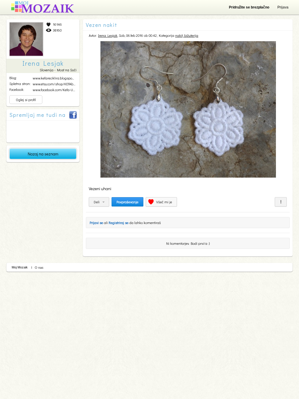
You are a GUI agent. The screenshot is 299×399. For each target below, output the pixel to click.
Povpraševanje (127, 202)
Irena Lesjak (107, 35)
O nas (39, 267)
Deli (97, 202)
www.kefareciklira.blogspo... (53, 78)
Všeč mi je (164, 202)
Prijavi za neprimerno (281, 202)
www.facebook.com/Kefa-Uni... (55, 89)
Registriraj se (118, 222)
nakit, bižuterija (186, 35)
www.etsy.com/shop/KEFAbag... (56, 83)
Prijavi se (96, 222)
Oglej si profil (26, 99)
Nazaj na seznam (43, 154)
